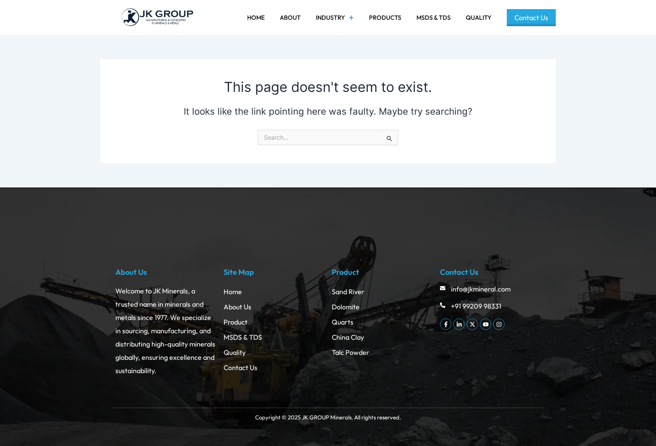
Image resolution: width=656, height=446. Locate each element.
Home (256, 17)
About (290, 17)
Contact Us (531, 17)
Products (385, 17)
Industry (330, 17)
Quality (479, 17)
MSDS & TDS (433, 17)
